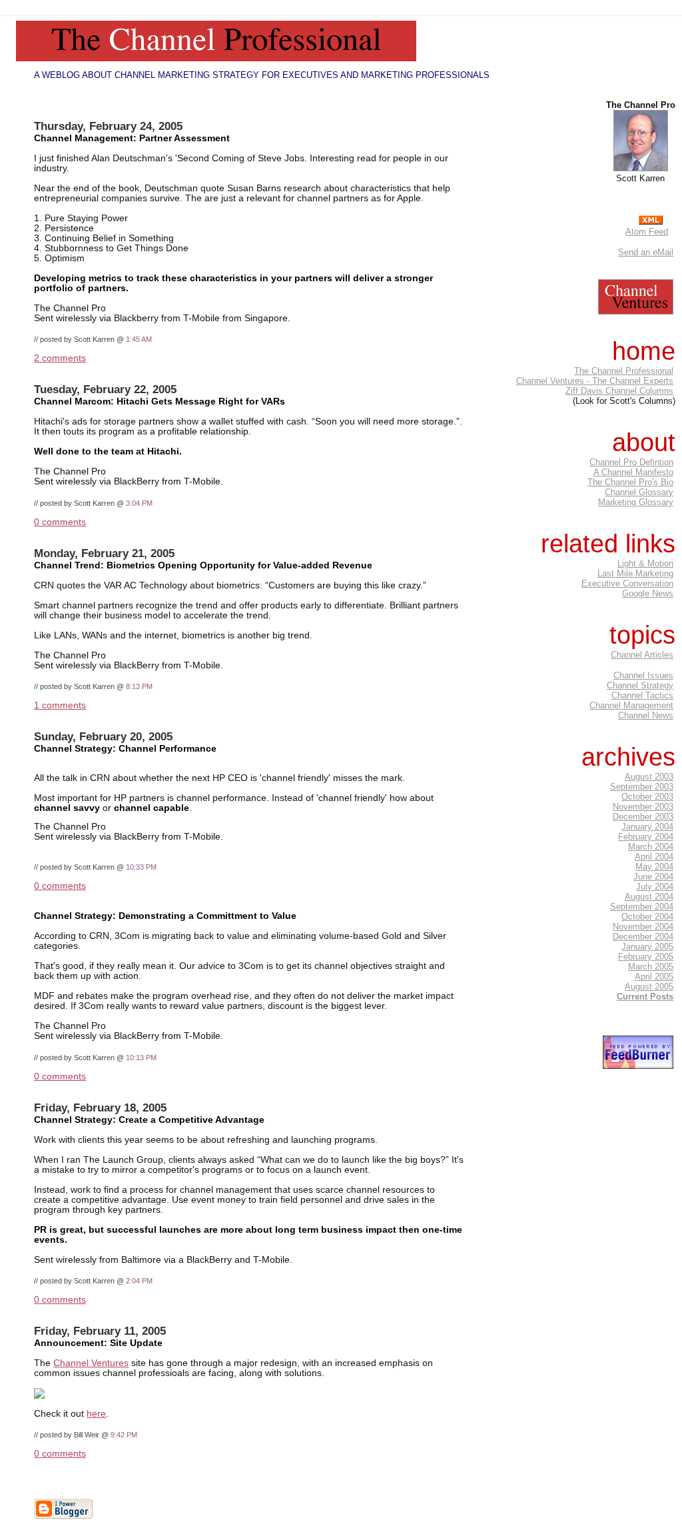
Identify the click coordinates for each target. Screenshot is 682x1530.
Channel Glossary (639, 492)
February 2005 (645, 957)
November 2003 (643, 807)
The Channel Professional (623, 371)
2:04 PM (139, 1281)
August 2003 (649, 777)
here (96, 1414)
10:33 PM (141, 867)
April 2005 (654, 977)
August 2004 (649, 897)
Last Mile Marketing (635, 573)
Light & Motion (645, 563)
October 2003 (647, 797)
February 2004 (645, 837)
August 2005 (649, 987)
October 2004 (647, 917)
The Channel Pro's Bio (630, 482)
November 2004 (643, 927)
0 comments (60, 522)
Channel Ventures (91, 1363)
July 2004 (654, 887)
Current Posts (645, 997)
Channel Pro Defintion (631, 462)
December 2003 (643, 817)
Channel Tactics (642, 695)
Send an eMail (645, 252)
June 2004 (653, 877)
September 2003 (641, 787)
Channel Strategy (640, 685)
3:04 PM (139, 503)
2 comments (60, 358)
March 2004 (650, 847)
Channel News (645, 715)
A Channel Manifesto (633, 472)
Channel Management (631, 705)
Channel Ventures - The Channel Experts (594, 381)
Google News (647, 593)
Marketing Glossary (635, 502)
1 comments (60, 705)
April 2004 (654, 857)
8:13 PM (139, 686)
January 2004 (647, 827)
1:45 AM (139, 339)
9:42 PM (124, 1435)
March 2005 (650, 967)
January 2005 (647, 947)
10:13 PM (141, 1058)
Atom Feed (646, 232)
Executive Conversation (627, 583)
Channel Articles (642, 655)
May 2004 (654, 867)
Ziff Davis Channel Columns (619, 391)
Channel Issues (643, 675)
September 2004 (641, 907)
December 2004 (643, 937)
